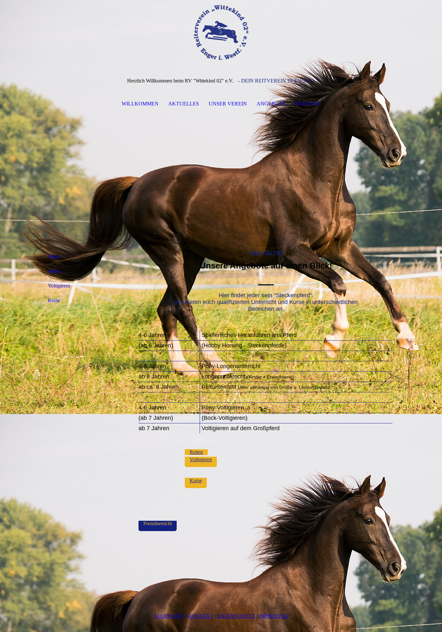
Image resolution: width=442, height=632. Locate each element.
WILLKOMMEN (140, 103)
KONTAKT (308, 103)
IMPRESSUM (274, 616)
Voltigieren (59, 286)
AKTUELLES (183, 103)
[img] (221, 32)
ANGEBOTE (271, 103)
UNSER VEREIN (228, 103)
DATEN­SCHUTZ (236, 616)
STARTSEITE (169, 616)
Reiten (54, 271)
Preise (54, 256)
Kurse (54, 300)
